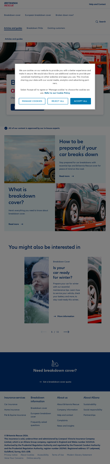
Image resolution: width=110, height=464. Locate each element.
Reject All (58, 101)
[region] (55, 87)
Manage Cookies (32, 101)
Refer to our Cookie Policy (57, 93)
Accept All (80, 101)
